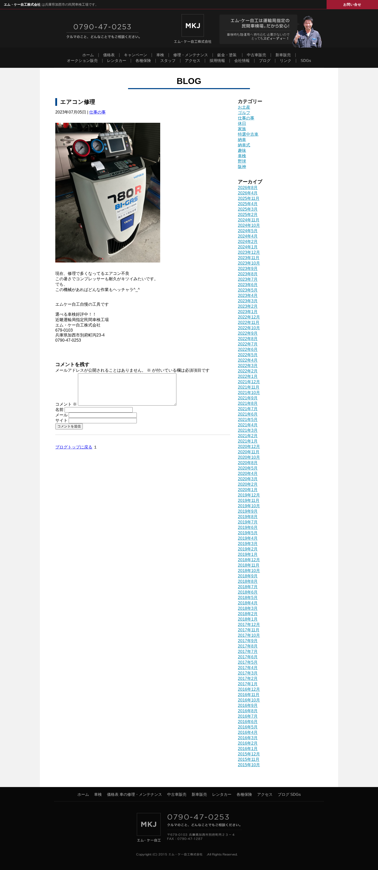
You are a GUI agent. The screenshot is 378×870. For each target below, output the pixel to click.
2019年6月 (248, 527)
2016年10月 (249, 700)
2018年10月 (249, 570)
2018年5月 (248, 597)
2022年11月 (248, 322)
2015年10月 (249, 765)
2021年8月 (248, 403)
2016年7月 (248, 716)
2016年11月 (248, 695)
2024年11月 (248, 220)
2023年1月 (248, 312)
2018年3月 (248, 608)
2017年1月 (248, 684)
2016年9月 (248, 705)
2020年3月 (248, 479)
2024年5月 (248, 231)
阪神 (242, 166)
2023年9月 (248, 268)
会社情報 (242, 60)
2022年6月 (248, 349)
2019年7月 (248, 522)
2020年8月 (248, 463)
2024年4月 (248, 236)
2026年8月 (248, 187)
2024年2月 (248, 241)
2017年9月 (248, 641)
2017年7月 (248, 651)
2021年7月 (248, 409)
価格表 (109, 55)
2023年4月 (248, 295)
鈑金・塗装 (227, 55)
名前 (59, 409)
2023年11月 (248, 258)
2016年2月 (248, 743)
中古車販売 (256, 55)
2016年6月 (248, 721)
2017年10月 (249, 635)
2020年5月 (248, 468)
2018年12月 (249, 560)
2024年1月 (248, 247)
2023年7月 (248, 279)
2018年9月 (248, 576)
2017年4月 (248, 668)
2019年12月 (249, 495)
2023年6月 (248, 285)
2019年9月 (248, 511)
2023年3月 (248, 301)
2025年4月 (248, 204)
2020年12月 (249, 446)
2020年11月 (248, 452)
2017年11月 (248, 630)
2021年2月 (248, 436)
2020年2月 (248, 484)
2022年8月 (248, 338)
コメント (66, 404)
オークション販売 (82, 60)
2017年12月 (249, 624)
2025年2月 (248, 214)
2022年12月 (249, 317)
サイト (61, 420)
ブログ (265, 60)
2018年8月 (248, 581)
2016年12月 (249, 689)
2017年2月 (248, 678)
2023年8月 (248, 274)
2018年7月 (248, 587)
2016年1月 (248, 748)
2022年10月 (249, 328)
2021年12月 (249, 382)
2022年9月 (248, 333)
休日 (242, 123)
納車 (242, 139)
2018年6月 (248, 592)
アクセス (192, 60)
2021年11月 (248, 387)
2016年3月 (248, 738)
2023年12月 (249, 252)
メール (61, 415)
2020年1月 (248, 490)
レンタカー (116, 60)
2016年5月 (248, 727)
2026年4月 (248, 193)
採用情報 (217, 60)
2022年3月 (248, 365)
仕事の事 (97, 112)
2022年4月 (248, 360)
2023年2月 (248, 306)
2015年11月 (248, 759)
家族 (242, 129)
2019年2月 (248, 549)
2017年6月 (248, 657)
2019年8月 (248, 516)
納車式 (244, 145)
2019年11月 (248, 500)
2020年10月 (249, 457)
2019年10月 (249, 506)
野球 (242, 161)
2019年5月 (248, 533)
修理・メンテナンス (190, 55)
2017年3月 (248, 673)
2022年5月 (248, 355)
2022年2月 (248, 371)
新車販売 (283, 55)
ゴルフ (244, 112)
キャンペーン (135, 55)
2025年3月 (248, 209)
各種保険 (143, 60)
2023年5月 (248, 290)
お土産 (244, 107)
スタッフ (168, 60)
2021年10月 (249, 392)
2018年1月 (248, 619)
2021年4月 (248, 425)
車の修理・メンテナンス (141, 794)
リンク (285, 60)
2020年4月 (248, 473)
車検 (160, 55)
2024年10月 (249, 225)
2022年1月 (248, 376)
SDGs (306, 60)
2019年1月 (248, 554)
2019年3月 (248, 543)
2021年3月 (248, 430)
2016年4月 (248, 732)
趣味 (242, 150)
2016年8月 (248, 711)
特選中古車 (248, 134)
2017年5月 (248, 662)
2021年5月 (248, 419)
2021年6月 (248, 414)
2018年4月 (248, 603)
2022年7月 (248, 344)
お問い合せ (352, 4)
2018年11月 (248, 565)
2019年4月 (248, 538)
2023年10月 (249, 263)
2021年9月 (248, 398)
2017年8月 (248, 646)
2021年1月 (248, 441)
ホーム (88, 55)
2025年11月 (248, 198)
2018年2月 (248, 614)
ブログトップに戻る (73, 447)
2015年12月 (249, 754)
